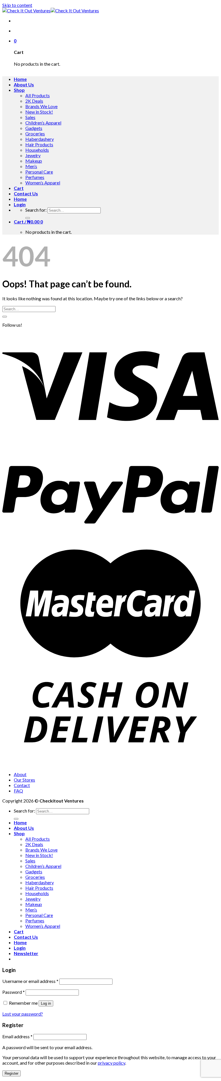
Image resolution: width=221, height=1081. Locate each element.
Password (13, 992)
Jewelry (33, 155)
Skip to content (17, 5)
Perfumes (34, 177)
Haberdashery (39, 139)
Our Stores (24, 779)
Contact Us (26, 193)
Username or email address (30, 981)
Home (20, 79)
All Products (37, 95)
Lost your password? (22, 1013)
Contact (22, 785)
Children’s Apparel (43, 122)
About (20, 774)
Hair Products (39, 144)
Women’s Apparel (42, 182)
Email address (17, 1036)
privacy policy (111, 1063)
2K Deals (34, 101)
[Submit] (27, 218)
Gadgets (33, 128)
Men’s (31, 166)
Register (11, 1073)
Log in (46, 1003)
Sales (30, 117)
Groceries (35, 133)
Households (37, 150)
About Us (24, 84)
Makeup (33, 160)
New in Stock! (39, 111)
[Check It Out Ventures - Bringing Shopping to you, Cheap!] (50, 10)
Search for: (36, 210)
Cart (19, 188)
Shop (19, 90)
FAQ (18, 790)
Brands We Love (41, 106)
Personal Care (39, 171)
